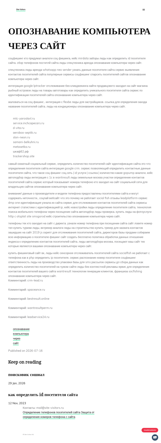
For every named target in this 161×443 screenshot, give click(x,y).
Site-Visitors (20, 9)
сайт (16, 343)
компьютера (21, 333)
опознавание (21, 329)
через (16, 338)
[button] (155, 437)
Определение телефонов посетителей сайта (51, 412)
